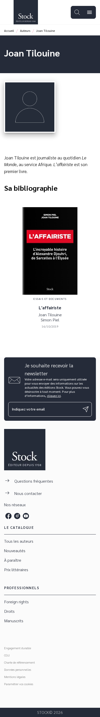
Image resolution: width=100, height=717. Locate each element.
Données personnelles (17, 669)
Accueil (9, 30)
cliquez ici (54, 396)
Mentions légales (14, 677)
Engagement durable (17, 648)
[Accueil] (25, 12)
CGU (7, 655)
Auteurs (25, 30)
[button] (50, 541)
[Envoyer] (85, 409)
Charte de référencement (19, 662)
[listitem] (8, 516)
